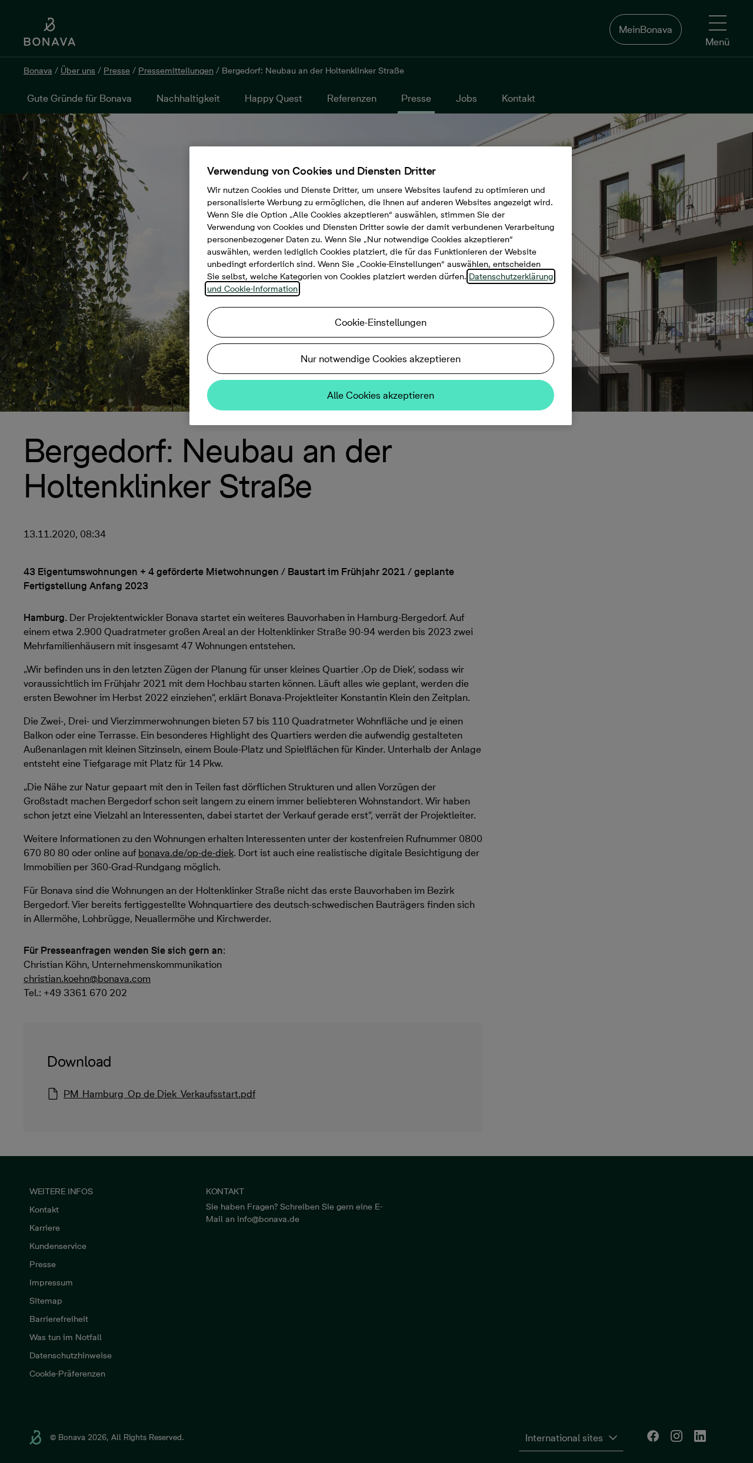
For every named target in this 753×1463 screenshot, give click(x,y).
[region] (380, 285)
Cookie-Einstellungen (381, 322)
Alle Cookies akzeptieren (380, 395)
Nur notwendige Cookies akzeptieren (381, 359)
